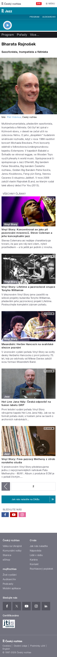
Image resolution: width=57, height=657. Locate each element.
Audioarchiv (48, 17)
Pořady (22, 35)
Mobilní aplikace (12, 588)
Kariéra (34, 559)
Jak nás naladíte (39, 546)
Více (34, 35)
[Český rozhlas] (11, 3)
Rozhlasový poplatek (41, 568)
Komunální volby (12, 550)
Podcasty (8, 583)
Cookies (7, 646)
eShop (6, 559)
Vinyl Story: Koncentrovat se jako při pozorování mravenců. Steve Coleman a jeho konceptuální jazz (27, 233)
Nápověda (35, 550)
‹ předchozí (6, 486)
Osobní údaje (20, 646)
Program (34, 17)
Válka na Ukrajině (12, 546)
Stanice (7, 555)
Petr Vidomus (14, 117)
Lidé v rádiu (36, 555)
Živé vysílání (9, 574)
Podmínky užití (37, 646)
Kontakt (34, 564)
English (6, 649)
